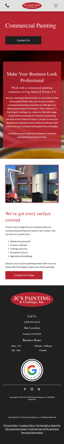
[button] (56, 6)
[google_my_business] (39, 389)
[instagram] (32, 389)
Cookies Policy (27, 425)
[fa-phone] (7, 7)
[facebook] (25, 389)
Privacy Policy (11, 425)
